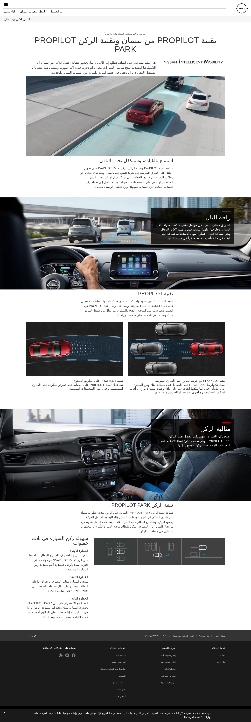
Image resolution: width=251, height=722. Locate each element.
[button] (6, 4)
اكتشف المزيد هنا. (193, 717)
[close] (4, 712)
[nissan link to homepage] (242, 8)
